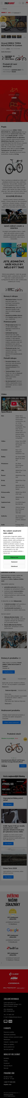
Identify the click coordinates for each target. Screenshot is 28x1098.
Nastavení (14, 562)
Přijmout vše (14, 557)
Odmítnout (14, 566)
